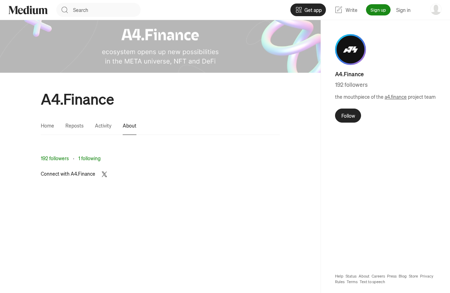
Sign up (378, 10)
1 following (89, 158)
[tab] (47, 125)
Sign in (403, 10)
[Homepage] (28, 10)
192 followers (55, 158)
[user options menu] (436, 9)
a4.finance (396, 96)
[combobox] (107, 10)
